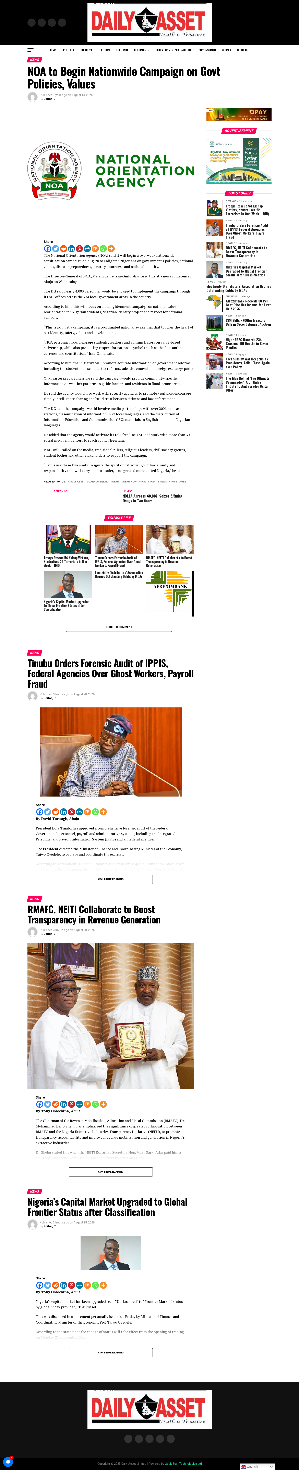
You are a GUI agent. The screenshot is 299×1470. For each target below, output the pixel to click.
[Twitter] (55, 248)
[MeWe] (87, 248)
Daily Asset (77, 481)
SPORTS (226, 50)
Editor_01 (50, 98)
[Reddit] (63, 248)
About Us (242, 50)
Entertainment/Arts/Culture (175, 50)
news (116, 481)
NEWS (53, 50)
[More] (111, 248)
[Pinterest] (79, 248)
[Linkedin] (71, 248)
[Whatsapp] (103, 248)
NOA (143, 481)
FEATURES (104, 50)
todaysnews (158, 481)
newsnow (130, 481)
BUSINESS (86, 50)
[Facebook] (47, 248)
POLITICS (68, 50)
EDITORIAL (122, 50)
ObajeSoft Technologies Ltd (183, 1464)
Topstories (178, 481)
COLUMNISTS (141, 50)
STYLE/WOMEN (207, 50)
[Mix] (95, 248)
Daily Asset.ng (99, 481)
